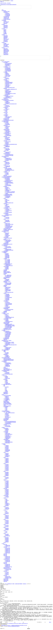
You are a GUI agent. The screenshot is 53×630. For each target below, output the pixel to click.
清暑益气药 (7, 462)
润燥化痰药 (7, 490)
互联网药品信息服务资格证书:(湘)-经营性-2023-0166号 (19, 625)
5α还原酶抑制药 (7, 241)
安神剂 (5, 533)
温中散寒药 (7, 472)
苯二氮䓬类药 (7, 123)
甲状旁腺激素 (7, 206)
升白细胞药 (7, 173)
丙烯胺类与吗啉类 (8, 289)
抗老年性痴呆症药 (8, 134)
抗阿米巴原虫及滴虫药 (8, 303)
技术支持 (9, 626)
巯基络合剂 (7, 397)
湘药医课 (1, 4)
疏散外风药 (7, 520)
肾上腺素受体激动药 (8, 363)
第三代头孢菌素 (7, 261)
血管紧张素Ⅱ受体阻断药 (8, 83)
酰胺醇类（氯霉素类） (7, 271)
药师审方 (5, 31)
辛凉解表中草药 (7, 546)
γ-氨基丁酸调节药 (7, 131)
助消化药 (5, 104)
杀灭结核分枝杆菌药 (8, 283)
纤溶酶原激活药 (7, 166)
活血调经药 (7, 483)
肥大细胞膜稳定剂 (6, 338)
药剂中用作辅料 (7, 425)
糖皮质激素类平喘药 (8, 227)
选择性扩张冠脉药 (8, 75)
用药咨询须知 (6, 25)
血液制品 (6, 432)
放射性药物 (5, 420)
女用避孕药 (7, 211)
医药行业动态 (6, 48)
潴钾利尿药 (7, 234)
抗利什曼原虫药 (7, 302)
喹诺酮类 (5, 278)
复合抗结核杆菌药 (8, 284)
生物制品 (3, 427)
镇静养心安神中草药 (7, 567)
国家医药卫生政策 (6, 50)
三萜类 (6, 291)
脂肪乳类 (6, 377)
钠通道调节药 (7, 130)
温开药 (6, 532)
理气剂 (5, 476)
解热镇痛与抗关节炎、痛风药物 (6, 340)
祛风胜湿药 (7, 468)
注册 (12, 0)
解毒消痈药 (7, 538)
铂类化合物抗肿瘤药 (7, 322)
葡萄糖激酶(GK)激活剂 (8, 194)
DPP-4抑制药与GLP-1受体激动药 (10, 191)
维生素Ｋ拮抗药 (7, 163)
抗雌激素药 (7, 320)
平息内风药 (7, 521)
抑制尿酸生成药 (7, 348)
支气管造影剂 (7, 415)
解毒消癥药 (7, 456)
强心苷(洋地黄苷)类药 (8, 63)
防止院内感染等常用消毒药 (9, 309)
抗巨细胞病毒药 (7, 295)
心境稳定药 (7, 128)
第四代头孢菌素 (7, 262)
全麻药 (5, 351)
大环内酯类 (5, 270)
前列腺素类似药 (7, 366)
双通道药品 (5, 23)
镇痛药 (5, 147)
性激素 (5, 198)
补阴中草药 (7, 574)
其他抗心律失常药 (8, 71)
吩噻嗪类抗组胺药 (8, 334)
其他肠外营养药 (7, 378)
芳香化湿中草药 (7, 557)
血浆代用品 (5, 175)
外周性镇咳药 (7, 218)
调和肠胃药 (7, 529)
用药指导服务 (6, 26)
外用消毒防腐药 (6, 308)
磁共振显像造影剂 (6, 418)
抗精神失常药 (6, 125)
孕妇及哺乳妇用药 (6, 16)
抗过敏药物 (3, 330)
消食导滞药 (7, 507)
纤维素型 (6, 382)
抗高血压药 (5, 79)
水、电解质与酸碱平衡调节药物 (6, 384)
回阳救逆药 (7, 474)
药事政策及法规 (6, 49)
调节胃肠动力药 (6, 107)
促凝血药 (5, 157)
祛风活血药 (7, 523)
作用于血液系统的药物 (5, 156)
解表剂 (5, 444)
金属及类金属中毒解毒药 (7, 395)
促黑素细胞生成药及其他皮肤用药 (9, 360)
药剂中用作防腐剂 (8, 426)
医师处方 (5, 30)
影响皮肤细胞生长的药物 (5, 357)
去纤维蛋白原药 (7, 165)
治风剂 (5, 519)
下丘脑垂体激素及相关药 (7, 181)
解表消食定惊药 (7, 449)
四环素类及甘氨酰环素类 (7, 272)
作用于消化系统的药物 (5, 99)
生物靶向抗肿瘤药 (6, 323)
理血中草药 (5, 563)
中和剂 (6, 409)
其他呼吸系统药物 (6, 230)
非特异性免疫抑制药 (8, 247)
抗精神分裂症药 (7, 126)
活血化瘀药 (7, 480)
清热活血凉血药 (7, 455)
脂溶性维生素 (7, 373)
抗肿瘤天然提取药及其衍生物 (9, 317)
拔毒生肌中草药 (6, 580)
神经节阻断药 (7, 86)
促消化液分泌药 (7, 106)
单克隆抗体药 (7, 435)
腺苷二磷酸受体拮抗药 (8, 169)
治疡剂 (5, 536)
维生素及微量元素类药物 (5, 370)
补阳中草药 (7, 573)
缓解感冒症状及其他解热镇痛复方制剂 (11, 344)
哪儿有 (50, 622)
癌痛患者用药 (6, 37)
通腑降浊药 (7, 513)
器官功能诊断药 (6, 419)
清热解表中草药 (7, 552)
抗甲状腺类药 (7, 197)
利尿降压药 (7, 80)
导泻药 (6, 113)
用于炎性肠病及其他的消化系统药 (9, 120)
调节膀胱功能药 (6, 243)
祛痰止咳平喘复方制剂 (7, 228)
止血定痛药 (7, 486)
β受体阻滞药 (7, 73)
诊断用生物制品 (6, 439)
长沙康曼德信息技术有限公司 (15, 626)
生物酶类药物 (7, 438)
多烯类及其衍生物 (8, 287)
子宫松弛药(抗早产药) (8, 210)
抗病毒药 (5, 293)
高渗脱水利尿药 (6, 237)
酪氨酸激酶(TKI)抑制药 (8, 324)
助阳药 (6, 501)
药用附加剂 (5, 424)
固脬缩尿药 (7, 517)
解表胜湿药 (7, 447)
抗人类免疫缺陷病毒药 (8, 297)
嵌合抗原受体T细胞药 (8, 327)
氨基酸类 (6, 376)
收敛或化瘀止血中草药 (8, 566)
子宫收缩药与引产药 (8, 208)
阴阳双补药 (7, 503)
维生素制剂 (5, 371)
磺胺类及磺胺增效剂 (7, 277)
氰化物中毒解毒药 (6, 401)
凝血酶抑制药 (7, 162)
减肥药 (5, 151)
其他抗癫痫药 (7, 132)
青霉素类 (5, 252)
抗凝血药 (5, 161)
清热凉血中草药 (7, 548)
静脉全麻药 (7, 353)
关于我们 (7, 4)
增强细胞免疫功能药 (8, 249)
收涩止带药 (7, 518)
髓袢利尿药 (7, 233)
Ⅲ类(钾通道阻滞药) (8, 69)
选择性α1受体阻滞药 (8, 240)
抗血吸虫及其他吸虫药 (8, 304)
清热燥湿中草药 (7, 549)
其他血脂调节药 (7, 94)
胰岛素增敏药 (7, 190)
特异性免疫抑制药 (8, 246)
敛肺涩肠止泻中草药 (8, 577)
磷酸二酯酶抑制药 (8, 64)
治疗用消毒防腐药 (8, 310)
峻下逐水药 (7, 512)
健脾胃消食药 (7, 508)
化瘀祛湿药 (7, 470)
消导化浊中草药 (6, 579)
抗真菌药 (5, 286)
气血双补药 (7, 500)
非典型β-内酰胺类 (6, 266)
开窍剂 (5, 530)
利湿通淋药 (7, 465)
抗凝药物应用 (6, 36)
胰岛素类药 (7, 187)
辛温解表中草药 (7, 545)
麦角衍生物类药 (7, 137)
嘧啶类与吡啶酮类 (8, 290)
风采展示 (3, 42)
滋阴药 (6, 502)
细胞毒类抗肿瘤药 (6, 313)
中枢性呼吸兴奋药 (8, 141)
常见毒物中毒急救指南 (7, 19)
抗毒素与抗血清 (7, 433)
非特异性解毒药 (6, 406)
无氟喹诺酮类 (7, 279)
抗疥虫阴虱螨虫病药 (7, 307)
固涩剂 (5, 514)
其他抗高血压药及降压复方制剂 (10, 87)
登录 (11, 0)
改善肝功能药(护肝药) (8, 116)
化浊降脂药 (7, 493)
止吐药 (6, 111)
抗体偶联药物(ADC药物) (7, 328)
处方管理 (3, 28)
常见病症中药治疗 (6, 18)
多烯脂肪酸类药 (7, 92)
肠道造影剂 (7, 413)
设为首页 (12, 4)
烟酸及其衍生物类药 (8, 91)
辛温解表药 (7, 445)
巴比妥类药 (7, 122)
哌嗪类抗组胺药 (7, 336)
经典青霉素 (7, 253)
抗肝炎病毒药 (7, 298)
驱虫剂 (5, 542)
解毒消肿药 (7, 537)
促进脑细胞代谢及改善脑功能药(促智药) (11, 144)
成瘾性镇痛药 (7, 148)
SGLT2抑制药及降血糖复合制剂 (10, 192)
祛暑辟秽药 (7, 461)
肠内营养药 (5, 379)
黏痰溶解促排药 (7, 221)
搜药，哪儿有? (6, 22)
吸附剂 (6, 407)
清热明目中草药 (7, 551)
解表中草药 (5, 544)
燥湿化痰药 (7, 489)
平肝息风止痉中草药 (8, 569)
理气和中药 (7, 478)
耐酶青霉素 (7, 254)
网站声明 (15, 4)
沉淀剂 (6, 408)
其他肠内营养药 (7, 383)
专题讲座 (3, 34)
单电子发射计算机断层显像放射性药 (10, 421)
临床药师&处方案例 (6, 11)
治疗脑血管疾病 (6, 95)
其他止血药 (7, 160)
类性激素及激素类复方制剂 (9, 202)
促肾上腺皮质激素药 (8, 185)
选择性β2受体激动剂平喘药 (9, 224)
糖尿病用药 (5, 38)
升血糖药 (6, 193)
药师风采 (4, 4)
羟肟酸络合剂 (7, 398)
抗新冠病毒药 (7, 299)
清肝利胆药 (7, 464)
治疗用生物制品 (6, 431)
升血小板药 (7, 174)
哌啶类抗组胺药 (7, 335)
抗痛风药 (5, 346)
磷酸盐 (6, 390)
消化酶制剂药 (7, 105)
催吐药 (6, 110)
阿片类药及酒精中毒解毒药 (8, 404)
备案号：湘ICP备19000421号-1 (23, 623)
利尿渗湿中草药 (7, 556)
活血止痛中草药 (7, 564)
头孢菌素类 (5, 258)
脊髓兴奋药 (7, 143)
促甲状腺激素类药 (8, 196)
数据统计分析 (6, 52)
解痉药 (6, 108)
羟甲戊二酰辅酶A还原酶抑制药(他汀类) (11, 89)
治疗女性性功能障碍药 (8, 212)
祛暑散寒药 (7, 459)
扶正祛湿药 (7, 469)
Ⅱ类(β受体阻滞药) (7, 68)
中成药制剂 (3, 443)
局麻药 (5, 350)
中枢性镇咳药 (7, 217)
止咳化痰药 (7, 496)
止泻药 (6, 114)
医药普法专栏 (6, 40)
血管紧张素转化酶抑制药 (9, 82)
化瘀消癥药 (7, 484)
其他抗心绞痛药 (7, 76)
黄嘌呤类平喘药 (7, 223)
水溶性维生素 (7, 372)
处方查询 (5, 32)
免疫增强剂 (5, 248)
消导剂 (5, 506)
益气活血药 (7, 482)
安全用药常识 (6, 12)
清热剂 (5, 452)
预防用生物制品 (6, 428)
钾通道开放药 (7, 85)
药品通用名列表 (9, 583)
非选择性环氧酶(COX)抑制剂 (9, 342)
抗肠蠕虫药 (7, 305)
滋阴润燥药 (7, 526)
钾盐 (6, 387)
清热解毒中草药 (7, 550)
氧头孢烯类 (7, 268)
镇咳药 (5, 216)
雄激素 (6, 199)
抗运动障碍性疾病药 (8, 135)
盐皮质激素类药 (7, 179)
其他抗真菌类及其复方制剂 (9, 292)
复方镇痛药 (7, 150)
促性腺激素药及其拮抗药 (9, 182)
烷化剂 (6, 314)
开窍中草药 (7, 570)
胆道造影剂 (7, 414)
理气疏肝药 (7, 477)
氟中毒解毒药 (6, 400)
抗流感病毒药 (7, 296)
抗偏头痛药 (5, 136)
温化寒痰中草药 (7, 560)
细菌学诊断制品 (7, 440)
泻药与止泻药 (6, 112)
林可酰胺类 (5, 273)
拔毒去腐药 (7, 540)
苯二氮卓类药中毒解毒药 (7, 403)
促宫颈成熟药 (7, 209)
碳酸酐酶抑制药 (7, 365)
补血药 (6, 499)
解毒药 (3, 394)
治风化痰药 (7, 494)
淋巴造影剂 (7, 416)
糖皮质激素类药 (7, 178)
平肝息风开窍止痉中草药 (7, 568)
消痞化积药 (7, 509)
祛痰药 (5, 219)
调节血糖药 (5, 186)
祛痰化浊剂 (5, 488)
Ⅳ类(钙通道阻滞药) (8, 70)
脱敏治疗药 (5, 339)
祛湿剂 (5, 463)
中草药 (3, 543)
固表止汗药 (7, 515)
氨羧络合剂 (7, 396)
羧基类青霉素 (7, 256)
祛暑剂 (5, 457)
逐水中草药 (5, 554)
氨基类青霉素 (7, 255)
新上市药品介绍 (6, 53)
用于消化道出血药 (6, 118)
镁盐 (6, 389)
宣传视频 (5, 43)
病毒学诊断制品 (7, 441)
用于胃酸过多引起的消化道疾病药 (9, 100)
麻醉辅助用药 (6, 354)
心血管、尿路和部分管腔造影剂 (10, 412)
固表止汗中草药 (7, 576)
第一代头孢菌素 (7, 259)
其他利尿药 (7, 236)
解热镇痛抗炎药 (6, 341)
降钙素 (6, 205)
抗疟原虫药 (7, 301)
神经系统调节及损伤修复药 (9, 154)
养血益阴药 (7, 487)
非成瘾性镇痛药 (7, 149)
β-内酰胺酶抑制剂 (7, 264)
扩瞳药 (5, 367)
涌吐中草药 (5, 581)
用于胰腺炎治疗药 (6, 119)
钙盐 (6, 388)
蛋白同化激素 (7, 200)
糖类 (4, 385)
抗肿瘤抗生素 (7, 316)
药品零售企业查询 (6, 44)
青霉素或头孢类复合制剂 (9, 265)
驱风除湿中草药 (7, 558)
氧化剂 (6, 410)
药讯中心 (3, 47)
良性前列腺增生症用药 (7, 239)
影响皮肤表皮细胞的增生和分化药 (9, 359)
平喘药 (5, 222)
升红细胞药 (7, 172)
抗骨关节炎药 (6, 345)
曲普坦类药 (7, 138)
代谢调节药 (5, 203)
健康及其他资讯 (6, 54)
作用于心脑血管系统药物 (5, 61)
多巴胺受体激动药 (8, 184)
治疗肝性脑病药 (7, 117)
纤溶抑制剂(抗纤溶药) (8, 159)
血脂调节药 (5, 88)
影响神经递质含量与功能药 (9, 155)
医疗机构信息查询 (6, 46)
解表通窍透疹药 (7, 450)
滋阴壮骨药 (7, 505)
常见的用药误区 (7, 15)
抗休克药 (5, 77)
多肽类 (5, 274)
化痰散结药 (7, 492)
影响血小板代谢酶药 (8, 168)
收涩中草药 (5, 575)
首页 (2, 9)
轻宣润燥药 (7, 525)
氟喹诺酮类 (7, 280)
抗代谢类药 (7, 315)
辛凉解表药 (7, 446)
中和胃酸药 (7, 101)
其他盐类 (6, 391)
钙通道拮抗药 (7, 74)
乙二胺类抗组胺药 (8, 333)
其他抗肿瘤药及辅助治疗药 (8, 329)
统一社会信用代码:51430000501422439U (13, 623)
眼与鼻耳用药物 (4, 361)
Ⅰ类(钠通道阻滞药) (8, 67)
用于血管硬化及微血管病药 (8, 97)
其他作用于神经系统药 (7, 153)
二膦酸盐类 (7, 204)
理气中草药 (5, 562)
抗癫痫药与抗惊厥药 (7, 129)
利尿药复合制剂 (7, 235)
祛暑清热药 (7, 458)
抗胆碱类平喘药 (7, 225)
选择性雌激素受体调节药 (9, 321)
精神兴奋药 (7, 142)
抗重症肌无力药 (6, 145)
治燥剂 (5, 524)
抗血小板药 (5, 167)
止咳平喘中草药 (7, 561)
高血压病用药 (6, 35)
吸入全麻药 (7, 352)
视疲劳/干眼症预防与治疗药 (8, 369)
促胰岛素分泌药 (7, 188)
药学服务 (3, 24)
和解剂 (5, 527)
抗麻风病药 (5, 285)
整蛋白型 (6, 381)
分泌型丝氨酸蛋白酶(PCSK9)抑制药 (10, 93)
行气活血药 (7, 481)
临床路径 (5, 29)
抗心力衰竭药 (6, 62)
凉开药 (6, 531)
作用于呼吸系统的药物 (5, 215)
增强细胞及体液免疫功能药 (9, 250)
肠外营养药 (5, 375)
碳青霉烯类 (7, 267)
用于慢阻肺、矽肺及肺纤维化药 (8, 229)
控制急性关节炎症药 (8, 347)
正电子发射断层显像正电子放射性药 (10, 422)
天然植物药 (7, 242)
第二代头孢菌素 (7, 260)
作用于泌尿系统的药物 (5, 231)
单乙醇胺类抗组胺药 (8, 332)
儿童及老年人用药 (6, 17)
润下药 (6, 511)
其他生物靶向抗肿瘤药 (8, 326)
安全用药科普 (4, 10)
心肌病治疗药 (6, 98)
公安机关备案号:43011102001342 (6, 625)
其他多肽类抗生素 (8, 276)
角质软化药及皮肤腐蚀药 (7, 358)
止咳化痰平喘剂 (6, 495)
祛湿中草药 (5, 555)
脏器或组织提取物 (8, 437)
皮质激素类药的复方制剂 (9, 180)
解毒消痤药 (7, 539)
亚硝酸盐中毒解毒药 (7, 402)
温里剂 (5, 471)
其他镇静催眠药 (7, 124)
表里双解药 (7, 451)
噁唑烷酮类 (5, 311)
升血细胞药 (5, 171)
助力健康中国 (6, 41)
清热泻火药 (7, 453)
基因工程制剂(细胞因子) (8, 434)
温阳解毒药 (7, 475)
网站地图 (9, 4)
